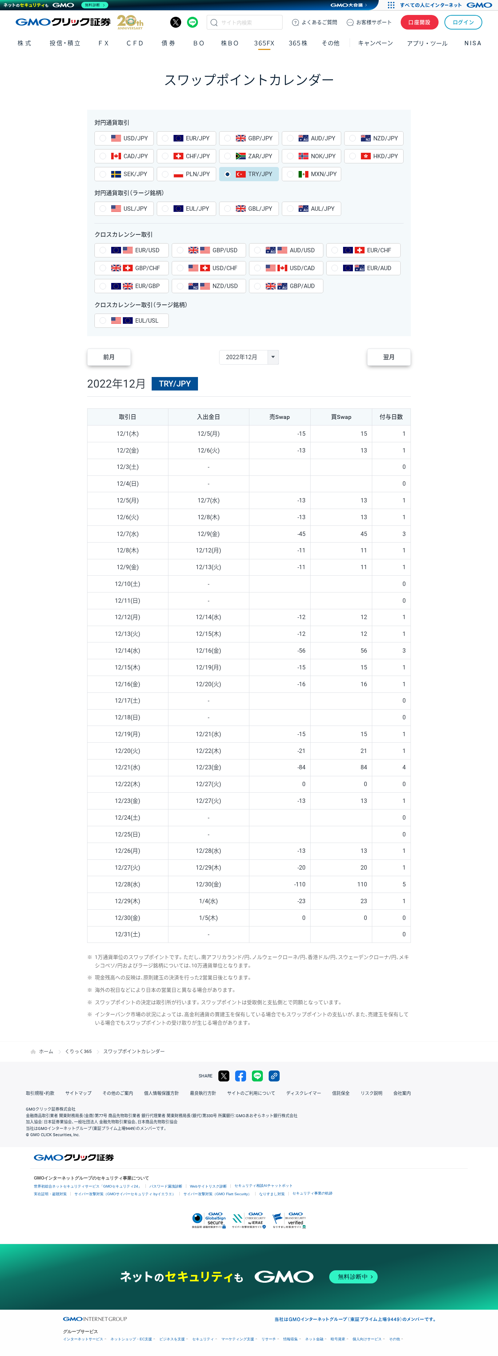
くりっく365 (78, 1051)
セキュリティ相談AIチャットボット (263, 1186)
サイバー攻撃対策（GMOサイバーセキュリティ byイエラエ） (125, 1194)
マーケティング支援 (237, 1339)
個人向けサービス (367, 1339)
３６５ (298, 43)
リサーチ (268, 1339)
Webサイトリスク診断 (208, 1186)
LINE (192, 22)
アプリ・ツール (427, 43)
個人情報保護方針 (161, 1093)
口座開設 (419, 22)
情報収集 (290, 1339)
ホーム (46, 1051)
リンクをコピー (274, 1076)
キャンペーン (375, 43)
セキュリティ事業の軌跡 (312, 1193)
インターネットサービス (83, 1339)
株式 (24, 43)
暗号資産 (338, 1339)
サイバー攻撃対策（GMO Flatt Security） (217, 1194)
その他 (394, 1339)
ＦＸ (103, 43)
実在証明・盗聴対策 (50, 1194)
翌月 (389, 357)
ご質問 (319, 22)
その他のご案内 (117, 1093)
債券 (169, 43)
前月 (109, 357)
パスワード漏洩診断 (165, 1186)
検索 (214, 22)
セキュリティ (203, 1339)
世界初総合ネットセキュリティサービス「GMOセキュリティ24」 (88, 1186)
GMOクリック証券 (79, 22)
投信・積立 (65, 43)
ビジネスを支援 (172, 1339)
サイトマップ (78, 1093)
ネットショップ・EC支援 (131, 1339)
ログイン (463, 22)
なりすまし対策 (272, 1194)
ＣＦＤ (135, 43)
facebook (240, 1076)
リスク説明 (371, 1093)
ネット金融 (314, 1339)
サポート (374, 22)
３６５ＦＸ (264, 43)
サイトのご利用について (251, 1093)
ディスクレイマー (303, 1093)
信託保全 (341, 1093)
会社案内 (402, 1093)
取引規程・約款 (40, 1093)
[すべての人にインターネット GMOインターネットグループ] (447, 5)
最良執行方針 (203, 1093)
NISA (473, 43)
